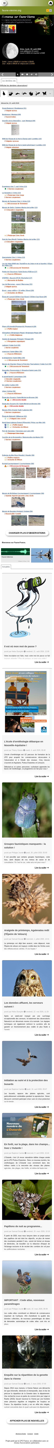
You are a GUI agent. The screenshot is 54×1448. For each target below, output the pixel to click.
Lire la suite (41, 662)
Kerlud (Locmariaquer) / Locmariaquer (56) (18, 464)
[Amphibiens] (31, 93)
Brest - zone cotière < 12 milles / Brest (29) (18, 290)
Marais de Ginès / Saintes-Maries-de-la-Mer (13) (19, 207)
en (50, 10)
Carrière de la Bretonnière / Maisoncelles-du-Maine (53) (22, 437)
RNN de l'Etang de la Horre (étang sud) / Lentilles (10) (22, 139)
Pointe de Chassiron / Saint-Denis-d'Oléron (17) (19, 272)
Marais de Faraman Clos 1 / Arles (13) (16, 201)
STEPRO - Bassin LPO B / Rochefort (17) (17, 278)
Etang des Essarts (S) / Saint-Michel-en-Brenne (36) (21, 404)
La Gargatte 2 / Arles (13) (11, 193)
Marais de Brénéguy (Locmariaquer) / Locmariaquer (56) (23, 493)
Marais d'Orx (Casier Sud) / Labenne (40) (17, 410)
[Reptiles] (24, 93)
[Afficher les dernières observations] (13, 85)
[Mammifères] (11, 93)
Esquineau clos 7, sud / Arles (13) (14, 186)
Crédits (36, 1433)
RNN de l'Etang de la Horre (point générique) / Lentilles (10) (24, 145)
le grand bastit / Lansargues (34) (14, 377)
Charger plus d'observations (27, 533)
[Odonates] (37, 93)
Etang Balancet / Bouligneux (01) (14, 108)
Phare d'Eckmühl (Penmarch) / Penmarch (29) (19, 326)
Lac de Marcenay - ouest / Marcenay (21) (17, 284)
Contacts (30, 1433)
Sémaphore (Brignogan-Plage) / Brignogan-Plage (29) (22, 333)
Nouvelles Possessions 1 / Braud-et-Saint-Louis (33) (21, 370)
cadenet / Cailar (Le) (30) (11, 345)
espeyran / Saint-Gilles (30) (12, 352)
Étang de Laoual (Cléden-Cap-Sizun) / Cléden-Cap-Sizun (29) (24, 297)
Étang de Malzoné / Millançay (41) (14, 416)
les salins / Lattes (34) (10, 385)
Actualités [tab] (6, 567)
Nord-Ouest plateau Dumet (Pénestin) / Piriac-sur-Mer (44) (23, 422)
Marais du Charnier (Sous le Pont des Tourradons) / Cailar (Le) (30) (26, 364)
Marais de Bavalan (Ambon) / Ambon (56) (17, 511)
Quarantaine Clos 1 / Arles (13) (13, 257)
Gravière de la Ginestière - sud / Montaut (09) (18, 121)
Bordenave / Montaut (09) (11, 114)
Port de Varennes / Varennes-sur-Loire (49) (18, 431)
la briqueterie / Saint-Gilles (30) (13, 358)
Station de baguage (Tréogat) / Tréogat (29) (18, 339)
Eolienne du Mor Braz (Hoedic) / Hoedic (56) (18, 455)
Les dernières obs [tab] (9, 81)
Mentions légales (21, 1433)
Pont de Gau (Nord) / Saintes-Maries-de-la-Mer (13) (21, 239)
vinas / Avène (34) (8, 391)
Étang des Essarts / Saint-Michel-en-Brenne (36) (20, 397)
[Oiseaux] (4, 93)
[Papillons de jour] (44, 93)
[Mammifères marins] (17, 93)
